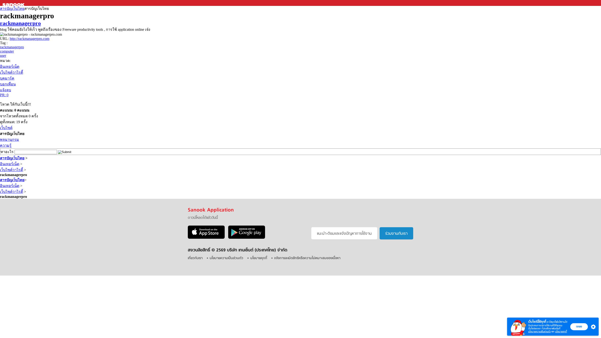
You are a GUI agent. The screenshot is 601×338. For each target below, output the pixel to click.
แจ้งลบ (5, 90)
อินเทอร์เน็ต (9, 67)
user (3, 56)
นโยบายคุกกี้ (561, 331)
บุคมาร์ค (7, 78)
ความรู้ (6, 145)
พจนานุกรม (9, 140)
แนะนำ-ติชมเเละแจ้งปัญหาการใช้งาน (344, 234)
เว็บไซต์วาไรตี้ (11, 72)
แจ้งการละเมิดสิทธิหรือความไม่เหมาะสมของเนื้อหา (307, 258)
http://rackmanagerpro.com (29, 39)
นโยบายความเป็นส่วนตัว (539, 331)
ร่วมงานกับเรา (396, 234)
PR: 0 (4, 95)
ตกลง (579, 326)
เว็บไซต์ (6, 128)
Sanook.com (14, 3)
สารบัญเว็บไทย (12, 9)
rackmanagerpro (20, 23)
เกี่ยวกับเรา (195, 258)
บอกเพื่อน (8, 84)
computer (7, 51)
